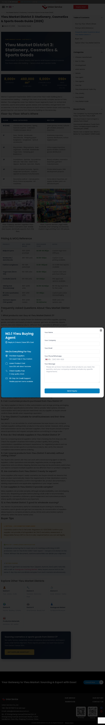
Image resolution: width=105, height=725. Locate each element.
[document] (52, 362)
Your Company (50, 340)
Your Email (48, 348)
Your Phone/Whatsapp (53, 356)
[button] (101, 330)
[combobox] (48, 359)
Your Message (50, 364)
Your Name (49, 332)
